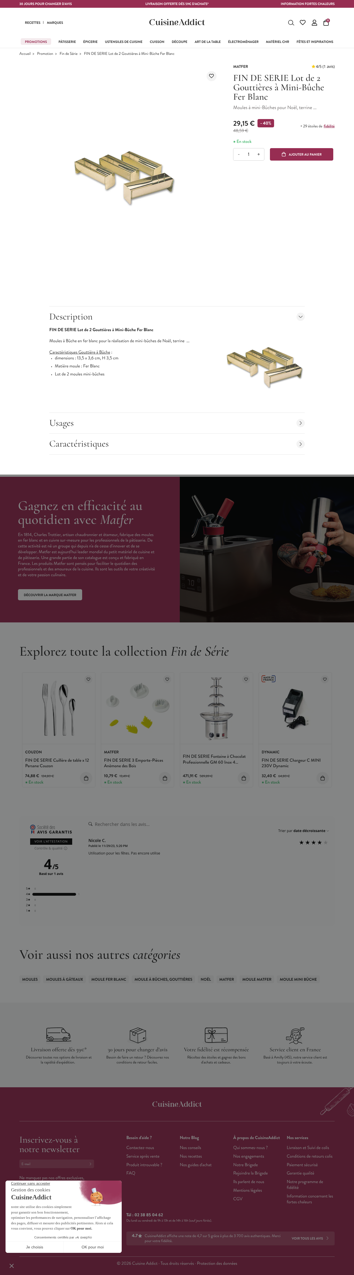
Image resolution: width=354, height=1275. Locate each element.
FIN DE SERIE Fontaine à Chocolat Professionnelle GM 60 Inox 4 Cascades (214, 762)
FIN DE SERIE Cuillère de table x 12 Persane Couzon (57, 763)
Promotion (45, 53)
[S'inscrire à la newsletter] (91, 1164)
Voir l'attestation (51, 841)
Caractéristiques (79, 443)
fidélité (329, 126)
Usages (61, 423)
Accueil (25, 53)
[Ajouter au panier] (86, 778)
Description (70, 316)
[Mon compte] (314, 23)
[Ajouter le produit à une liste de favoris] (212, 76)
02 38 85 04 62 (148, 1215)
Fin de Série (69, 53)
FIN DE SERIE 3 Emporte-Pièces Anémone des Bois (133, 763)
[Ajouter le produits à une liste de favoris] (88, 679)
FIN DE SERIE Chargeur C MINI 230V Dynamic (291, 763)
